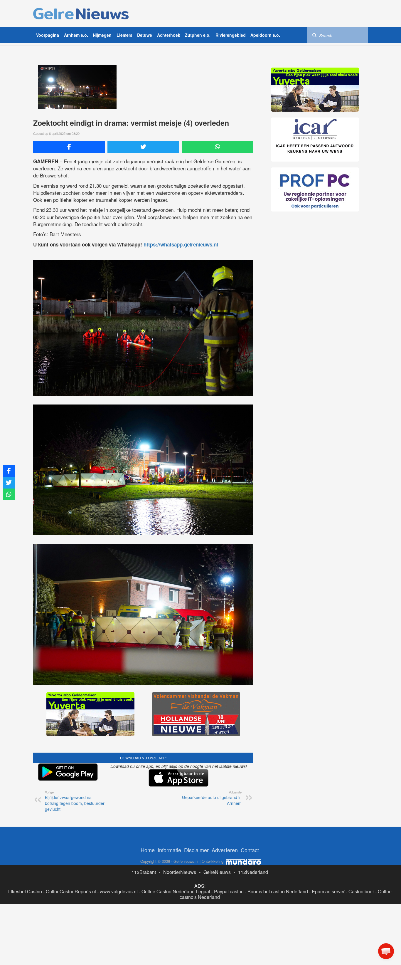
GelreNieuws (217, 872)
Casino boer (361, 891)
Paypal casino (229, 891)
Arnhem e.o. (76, 35)
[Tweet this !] (143, 147)
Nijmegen (102, 35)
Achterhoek (168, 35)
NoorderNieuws (179, 872)
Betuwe (144, 35)
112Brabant (144, 872)
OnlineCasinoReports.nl (71, 891)
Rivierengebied (230, 35)
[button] (386, 951)
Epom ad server (328, 891)
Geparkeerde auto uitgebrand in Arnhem (212, 798)
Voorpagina (47, 35)
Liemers (124, 35)
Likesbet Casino (25, 891)
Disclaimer (196, 850)
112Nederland (253, 872)
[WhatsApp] (217, 147)
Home (148, 850)
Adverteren (225, 850)
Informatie (169, 850)
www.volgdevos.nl (119, 891)
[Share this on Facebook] (69, 147)
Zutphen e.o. (197, 35)
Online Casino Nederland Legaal (175, 891)
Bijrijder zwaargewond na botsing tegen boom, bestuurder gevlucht (75, 801)
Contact (250, 850)
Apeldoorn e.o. (265, 35)
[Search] (314, 34)
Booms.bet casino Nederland (277, 891)
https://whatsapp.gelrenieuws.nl (181, 244)
